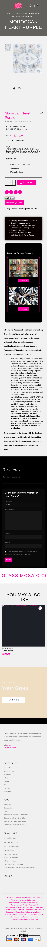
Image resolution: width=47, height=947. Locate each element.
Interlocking (15, 151)
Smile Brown (7, 651)
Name (7, 534)
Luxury (27, 151)
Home (32, 149)
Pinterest (20, 192)
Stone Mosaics (23, 129)
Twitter (11, 192)
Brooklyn (32, 148)
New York (14, 152)
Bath (15, 148)
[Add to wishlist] (41, 113)
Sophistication (22, 152)
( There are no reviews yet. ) (23, 121)
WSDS (23, 931)
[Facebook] (6, 883)
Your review (9, 510)
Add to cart (28, 183)
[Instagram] (17, 883)
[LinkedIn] (23, 883)
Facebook (7, 192)
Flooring (26, 149)
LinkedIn (16, 192)
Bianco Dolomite (23, 148)
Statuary (30, 152)
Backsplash (10, 148)
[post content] (23, 626)
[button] (30, 6)
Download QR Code (14, 203)
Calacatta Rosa (11, 149)
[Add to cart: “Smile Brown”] (40, 608)
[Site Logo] (18, 6)
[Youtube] (11, 883)
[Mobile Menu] (10, 6)
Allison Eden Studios (17, 127)
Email (7, 543)
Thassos (14, 154)
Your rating (9, 501)
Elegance (20, 149)
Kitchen (22, 151)
